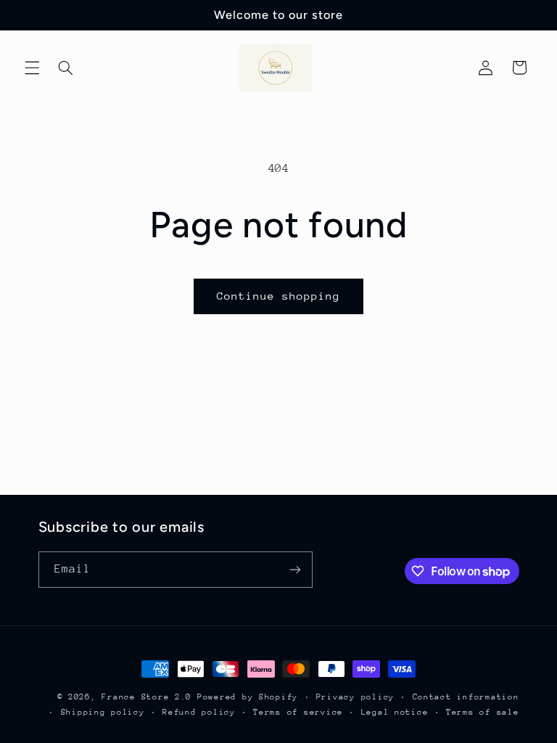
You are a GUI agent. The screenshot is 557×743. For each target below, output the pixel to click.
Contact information (466, 697)
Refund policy (199, 712)
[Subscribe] (294, 569)
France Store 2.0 (146, 697)
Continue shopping (279, 296)
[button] (32, 67)
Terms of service (298, 712)
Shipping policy (103, 712)
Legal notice (395, 712)
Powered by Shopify (247, 697)
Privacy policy (355, 697)
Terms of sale (482, 712)
